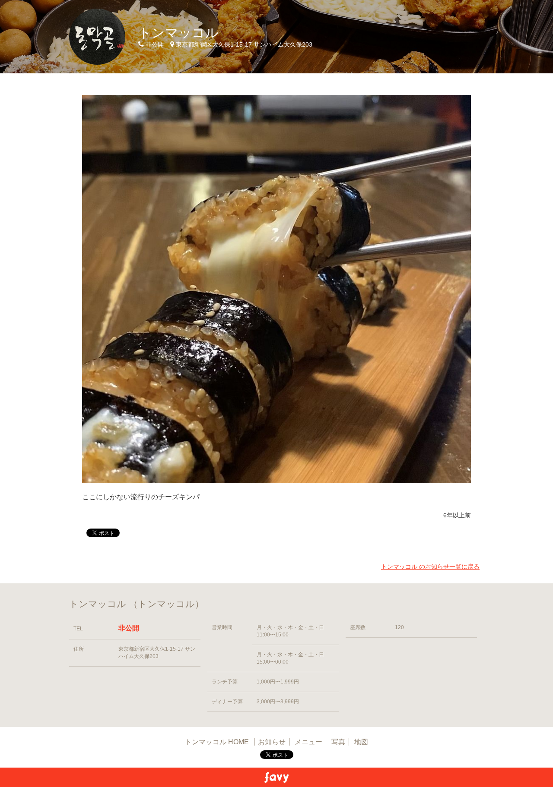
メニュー (308, 742)
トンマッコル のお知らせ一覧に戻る (430, 566)
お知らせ (272, 742)
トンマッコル (178, 32)
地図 (361, 742)
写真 (338, 742)
